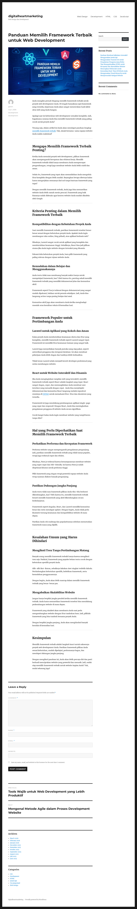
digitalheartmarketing (25, 16)
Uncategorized (15, 883)
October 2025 (14, 850)
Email (11, 741)
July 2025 (13, 856)
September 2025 (15, 852)
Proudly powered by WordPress (35, 900)
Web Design (82, 17)
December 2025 (15, 845)
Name (11, 730)
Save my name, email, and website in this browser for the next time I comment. (38, 762)
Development (97, 17)
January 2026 (14, 843)
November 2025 (15, 847)
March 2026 (14, 838)
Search (101, 36)
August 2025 (14, 854)
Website (12, 751)
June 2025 (13, 859)
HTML (108, 17)
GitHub (46, 394)
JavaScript (124, 17)
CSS (115, 17)
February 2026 (15, 841)
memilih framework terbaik (44, 131)
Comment (13, 698)
